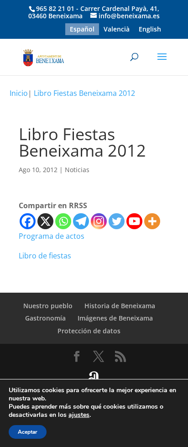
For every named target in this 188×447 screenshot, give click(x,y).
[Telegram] (81, 221)
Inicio (19, 93)
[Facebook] (28, 221)
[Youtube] (134, 221)
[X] (45, 221)
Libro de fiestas (45, 256)
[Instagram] (99, 221)
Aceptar (27, 432)
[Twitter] (117, 221)
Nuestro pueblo (48, 305)
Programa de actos (51, 236)
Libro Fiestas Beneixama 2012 (84, 93)
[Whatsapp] (63, 221)
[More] (152, 221)
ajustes (78, 415)
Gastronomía (45, 318)
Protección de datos (88, 330)
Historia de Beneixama (119, 305)
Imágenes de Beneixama (115, 318)
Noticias (77, 169)
